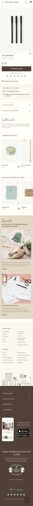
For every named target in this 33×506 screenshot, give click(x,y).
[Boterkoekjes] (11, 151)
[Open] (3, 2)
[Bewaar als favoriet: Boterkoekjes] (17, 141)
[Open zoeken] (26, 2)
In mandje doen (17, 69)
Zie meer (4, 269)
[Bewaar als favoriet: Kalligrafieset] (30, 54)
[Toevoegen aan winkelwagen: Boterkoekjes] (19, 166)
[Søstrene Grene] (12, 2)
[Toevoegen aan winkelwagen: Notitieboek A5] (19, 208)
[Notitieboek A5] (11, 193)
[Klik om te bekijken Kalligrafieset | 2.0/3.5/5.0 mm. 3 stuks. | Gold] (16, 30)
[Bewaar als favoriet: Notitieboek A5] (17, 183)
